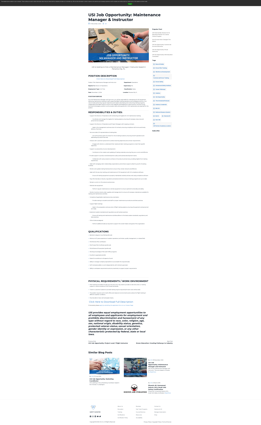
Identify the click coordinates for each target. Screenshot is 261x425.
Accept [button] (129, 4)
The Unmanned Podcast (162, 100)
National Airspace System (163, 112)
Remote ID (167, 116)
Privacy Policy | (148, 422)
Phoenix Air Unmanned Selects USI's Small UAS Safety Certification (157, 387)
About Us (120, 406)
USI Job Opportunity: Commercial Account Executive (161, 45)
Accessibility (139, 417)
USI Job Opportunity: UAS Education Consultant (162, 55)
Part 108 (158, 119)
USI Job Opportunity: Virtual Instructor (160, 50)
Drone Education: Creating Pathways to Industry (154, 343)
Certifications (121, 415)
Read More (153, 372)
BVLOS (158, 108)
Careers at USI (158, 409)
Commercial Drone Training (161, 78)
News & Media (160, 64)
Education (120, 409)
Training (120, 412)
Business (138, 406)
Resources (139, 415)
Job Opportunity (160, 97)
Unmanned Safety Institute (163, 85)
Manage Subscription (160, 412)
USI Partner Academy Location (162, 126)
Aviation (158, 93)
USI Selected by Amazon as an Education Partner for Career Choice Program (161, 34)
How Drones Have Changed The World (161, 40)
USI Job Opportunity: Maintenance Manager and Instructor (158, 364)
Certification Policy (123, 417)
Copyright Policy (157, 422)
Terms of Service (166, 422)
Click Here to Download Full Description (110, 79)
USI (106, 23)
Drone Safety (159, 81)
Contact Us (157, 406)
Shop (155, 415)
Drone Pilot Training (161, 68)
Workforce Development (163, 71)
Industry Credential (161, 104)
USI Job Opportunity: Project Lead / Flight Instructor (108, 343)
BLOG (157, 116)
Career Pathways (160, 89)
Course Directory (140, 412)
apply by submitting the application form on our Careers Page (116, 305)
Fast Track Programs (141, 409)
